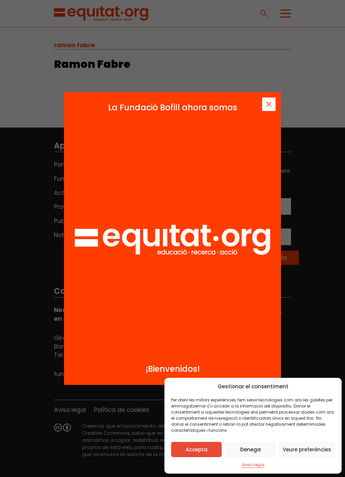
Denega (250, 449)
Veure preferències (307, 449)
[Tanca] (269, 104)
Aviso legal (253, 465)
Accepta (197, 449)
